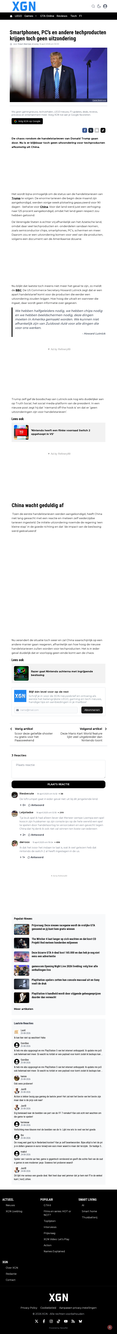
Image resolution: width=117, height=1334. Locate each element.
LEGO (18, 16)
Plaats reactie (58, 784)
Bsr (22, 1135)
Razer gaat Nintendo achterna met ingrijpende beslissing (62, 673)
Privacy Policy (29, 1307)
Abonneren (92, 709)
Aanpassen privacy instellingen (78, 1307)
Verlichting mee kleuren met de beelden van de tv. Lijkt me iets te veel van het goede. (55, 1129)
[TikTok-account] (58, 1321)
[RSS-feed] (73, 1321)
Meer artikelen (23, 1009)
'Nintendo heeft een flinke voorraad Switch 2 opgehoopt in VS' (60, 432)
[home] (11, 16)
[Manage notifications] (109, 1327)
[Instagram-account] (51, 1321)
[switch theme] (99, 6)
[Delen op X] (90, 130)
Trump (16, 198)
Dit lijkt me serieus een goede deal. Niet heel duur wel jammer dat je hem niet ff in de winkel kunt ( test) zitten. (58, 1177)
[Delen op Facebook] (84, 130)
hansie (24, 1076)
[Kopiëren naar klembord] (103, 130)
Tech (73, 16)
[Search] (93, 6)
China (44, 206)
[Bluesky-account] (80, 1321)
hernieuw (25, 1122)
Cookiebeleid (48, 1307)
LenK (23, 1030)
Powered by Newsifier (58, 1328)
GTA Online (47, 16)
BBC (19, 290)
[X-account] (36, 1321)
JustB (23, 1089)
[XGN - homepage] (24, 6)
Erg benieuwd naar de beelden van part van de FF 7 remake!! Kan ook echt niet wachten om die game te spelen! (57, 1115)
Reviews (62, 16)
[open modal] (105, 6)
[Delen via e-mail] (96, 130)
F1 (80, 16)
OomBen (25, 1043)
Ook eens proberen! (23, 1083)
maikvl (24, 1151)
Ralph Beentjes (24, 44)
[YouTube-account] (66, 1321)
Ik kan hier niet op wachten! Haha (29, 1037)
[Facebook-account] (44, 1321)
